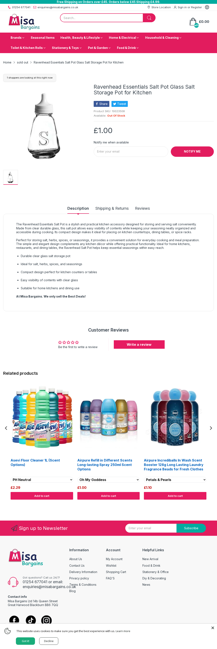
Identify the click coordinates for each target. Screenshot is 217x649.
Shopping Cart (116, 572)
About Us (75, 559)
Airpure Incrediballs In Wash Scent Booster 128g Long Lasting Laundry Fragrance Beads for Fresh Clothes (173, 464)
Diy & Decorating (154, 578)
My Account (114, 559)
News (146, 584)
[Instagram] (46, 621)
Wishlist (111, 565)
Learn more (123, 631)
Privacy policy (79, 578)
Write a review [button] (139, 344)
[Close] (213, 628)
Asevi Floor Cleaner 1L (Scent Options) (35, 462)
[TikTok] (30, 621)
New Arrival (150, 559)
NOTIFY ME (192, 151)
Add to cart (41, 495)
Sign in (183, 7)
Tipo (200, 504)
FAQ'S (110, 578)
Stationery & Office (155, 572)
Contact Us (77, 565)
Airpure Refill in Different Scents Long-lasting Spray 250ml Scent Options (104, 464)
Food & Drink (151, 565)
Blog (72, 591)
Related (209, 504)
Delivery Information (83, 572)
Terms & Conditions (82, 584)
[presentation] (6, 428)
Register (196, 7)
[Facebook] (14, 621)
